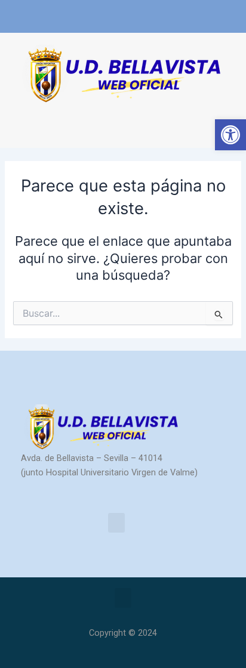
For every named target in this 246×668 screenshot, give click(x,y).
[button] (20, 126)
